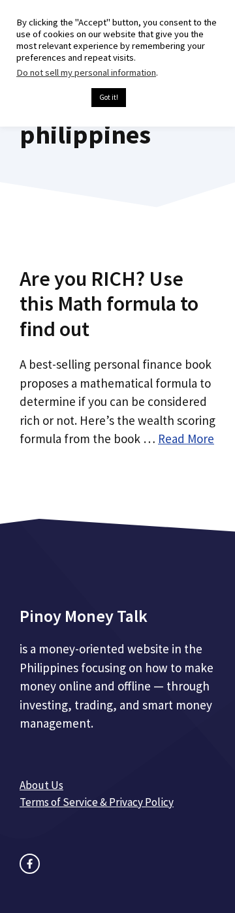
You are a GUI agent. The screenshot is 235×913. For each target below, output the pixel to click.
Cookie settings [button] (51, 98)
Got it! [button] (108, 97)
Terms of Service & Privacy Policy (97, 802)
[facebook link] (30, 864)
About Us (41, 785)
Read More (186, 438)
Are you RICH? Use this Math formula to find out (109, 304)
